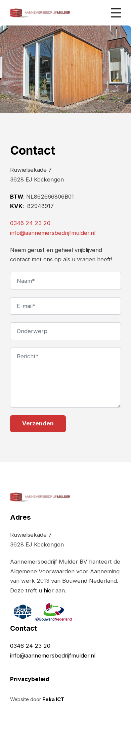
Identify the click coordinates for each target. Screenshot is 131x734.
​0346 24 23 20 (30, 223)
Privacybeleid (29, 679)
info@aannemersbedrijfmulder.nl (52, 232)
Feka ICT (53, 699)
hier (49, 590)
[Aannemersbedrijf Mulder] (40, 13)
